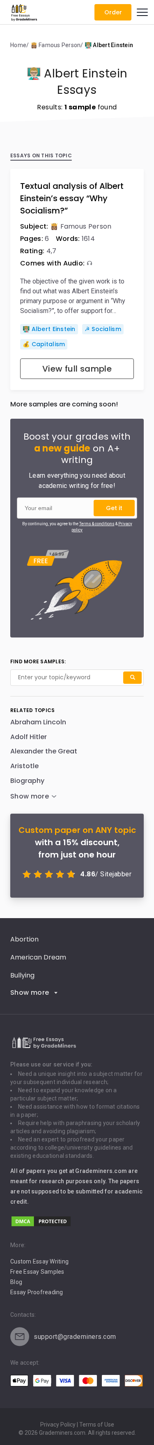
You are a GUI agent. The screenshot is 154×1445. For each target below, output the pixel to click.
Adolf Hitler (28, 737)
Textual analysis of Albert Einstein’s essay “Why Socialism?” (72, 198)
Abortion (24, 939)
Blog (16, 1282)
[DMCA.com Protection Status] (41, 1225)
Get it (114, 508)
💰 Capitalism (44, 344)
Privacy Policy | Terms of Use (77, 1424)
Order (113, 12)
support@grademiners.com (75, 1337)
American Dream (38, 957)
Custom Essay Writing (39, 1261)
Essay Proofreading (36, 1292)
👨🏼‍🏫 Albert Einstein (49, 329)
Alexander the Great (43, 751)
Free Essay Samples (37, 1271)
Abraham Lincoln (38, 722)
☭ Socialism (103, 329)
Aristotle (24, 766)
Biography (27, 780)
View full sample (77, 368)
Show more (29, 992)
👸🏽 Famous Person (81, 226)
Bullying (22, 975)
